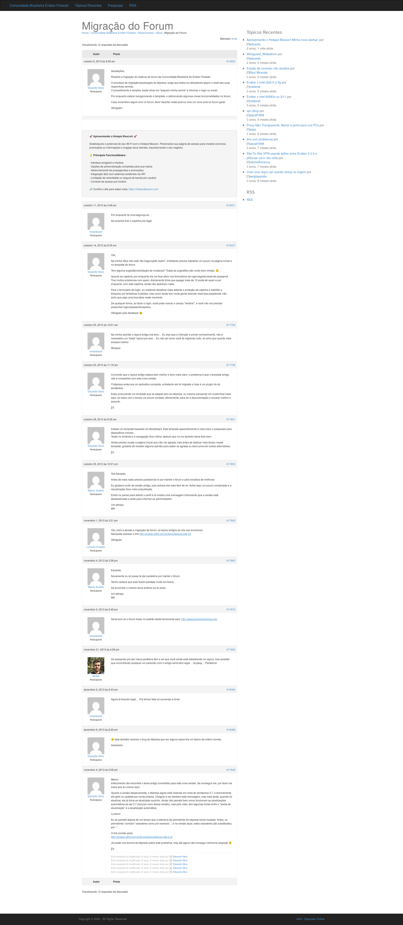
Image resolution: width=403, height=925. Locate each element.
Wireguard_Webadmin (262, 54)
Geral (159, 32)
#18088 (230, 729)
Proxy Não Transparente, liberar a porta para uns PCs (283, 125)
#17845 (230, 520)
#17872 (230, 609)
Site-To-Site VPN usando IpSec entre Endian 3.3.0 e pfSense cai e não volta (282, 155)
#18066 (230, 689)
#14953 (230, 61)
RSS (132, 5)
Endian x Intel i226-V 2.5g (264, 82)
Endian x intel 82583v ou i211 (266, 96)
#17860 (230, 560)
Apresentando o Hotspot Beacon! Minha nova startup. (282, 39)
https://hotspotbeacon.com (143, 189)
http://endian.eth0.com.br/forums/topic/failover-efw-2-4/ (142, 837)
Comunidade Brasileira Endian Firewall (39, 5)
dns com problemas (260, 139)
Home (85, 32)
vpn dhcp (253, 110)
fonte (234, 38)
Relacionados (146, 32)
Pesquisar (115, 5)
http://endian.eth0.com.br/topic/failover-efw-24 (165, 534)
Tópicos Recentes (88, 5)
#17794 (230, 325)
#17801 (230, 419)
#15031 (230, 205)
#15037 (230, 245)
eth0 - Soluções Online (310, 919)
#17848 (230, 769)
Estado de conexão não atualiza (268, 68)
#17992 (230, 649)
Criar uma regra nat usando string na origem (276, 172)
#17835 (230, 464)
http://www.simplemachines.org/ (199, 619)
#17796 (230, 365)
